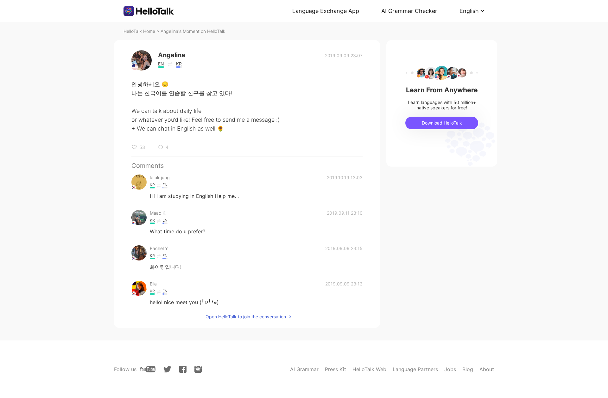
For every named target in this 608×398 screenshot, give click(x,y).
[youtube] (147, 369)
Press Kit (335, 369)
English (469, 11)
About (486, 369)
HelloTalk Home (139, 31)
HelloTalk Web (369, 369)
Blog (467, 369)
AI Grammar (304, 369)
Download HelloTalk (442, 123)
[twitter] (167, 369)
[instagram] (198, 369)
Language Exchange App (325, 11)
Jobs (450, 369)
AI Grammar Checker (409, 11)
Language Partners (415, 369)
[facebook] (183, 369)
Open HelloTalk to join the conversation (246, 316)
